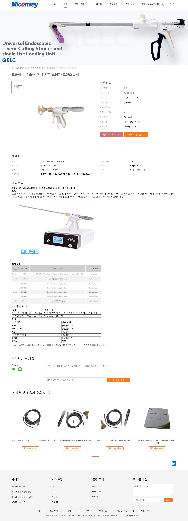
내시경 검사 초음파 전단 (21, 492)
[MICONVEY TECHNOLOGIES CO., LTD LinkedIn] (174, 463)
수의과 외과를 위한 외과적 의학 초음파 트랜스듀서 (157, 441)
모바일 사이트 (144, 511)
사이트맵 (103, 511)
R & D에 (95, 497)
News (87, 511)
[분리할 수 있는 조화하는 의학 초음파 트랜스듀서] (72, 418)
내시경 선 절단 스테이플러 (22, 497)
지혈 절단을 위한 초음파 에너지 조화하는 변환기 (30, 441)
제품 (65, 4)
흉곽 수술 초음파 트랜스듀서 (95, 345)
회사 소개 (71, 511)
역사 (53, 492)
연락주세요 (129, 4)
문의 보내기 (118, 380)
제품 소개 (53, 511)
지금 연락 (137, 134)
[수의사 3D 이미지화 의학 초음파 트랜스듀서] (114, 418)
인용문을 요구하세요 (150, 4)
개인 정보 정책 (123, 511)
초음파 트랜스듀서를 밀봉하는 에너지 (63, 345)
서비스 (54, 497)
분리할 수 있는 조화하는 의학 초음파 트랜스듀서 (72, 441)
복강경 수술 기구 (18, 502)
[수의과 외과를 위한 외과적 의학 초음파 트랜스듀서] (157, 418)
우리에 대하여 (80, 4)
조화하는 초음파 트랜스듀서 (31, 345)
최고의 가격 (113, 134)
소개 (53, 486)
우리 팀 (55, 502)
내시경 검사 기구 (18, 486)
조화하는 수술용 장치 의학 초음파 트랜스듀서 (60, 68)
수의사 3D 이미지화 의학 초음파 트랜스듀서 (114, 440)
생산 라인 (96, 486)
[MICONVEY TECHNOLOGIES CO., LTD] (24, 5)
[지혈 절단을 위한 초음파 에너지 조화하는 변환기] (30, 418)
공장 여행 (98, 4)
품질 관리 (114, 4)
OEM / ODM (97, 492)
